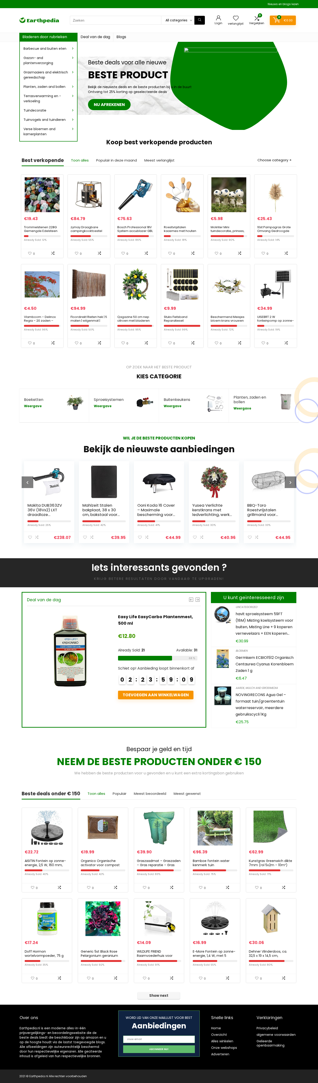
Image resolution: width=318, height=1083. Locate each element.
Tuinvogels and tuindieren (45, 119)
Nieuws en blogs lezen (283, 4)
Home (216, 1028)
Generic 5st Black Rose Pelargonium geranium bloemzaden (99, 955)
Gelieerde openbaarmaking (270, 1043)
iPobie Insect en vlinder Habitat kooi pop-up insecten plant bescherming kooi (267, 514)
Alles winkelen (222, 1041)
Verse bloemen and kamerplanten (39, 131)
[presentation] (27, 482)
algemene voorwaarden (276, 1034)
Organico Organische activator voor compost (100, 862)
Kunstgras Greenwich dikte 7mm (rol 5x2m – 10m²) (270, 862)
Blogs (121, 37)
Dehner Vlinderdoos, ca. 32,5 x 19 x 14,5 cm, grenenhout (268, 955)
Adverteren (220, 1054)
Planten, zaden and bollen (44, 86)
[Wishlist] (236, 18)
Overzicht (219, 1034)
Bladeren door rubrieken (44, 37)
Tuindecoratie (35, 110)
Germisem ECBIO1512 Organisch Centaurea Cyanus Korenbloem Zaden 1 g (265, 664)
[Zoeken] (199, 20)
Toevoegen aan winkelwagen (161, 708)
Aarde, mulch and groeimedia (257, 688)
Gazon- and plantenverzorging (38, 60)
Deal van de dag (95, 37)
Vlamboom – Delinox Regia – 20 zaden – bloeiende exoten (40, 321)
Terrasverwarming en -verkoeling (42, 98)
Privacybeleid (267, 1028)
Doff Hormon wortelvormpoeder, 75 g (44, 953)
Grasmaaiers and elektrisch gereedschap (46, 75)
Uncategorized (246, 607)
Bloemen (241, 651)
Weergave (33, 406)
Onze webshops (224, 1047)
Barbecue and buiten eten (45, 48)
